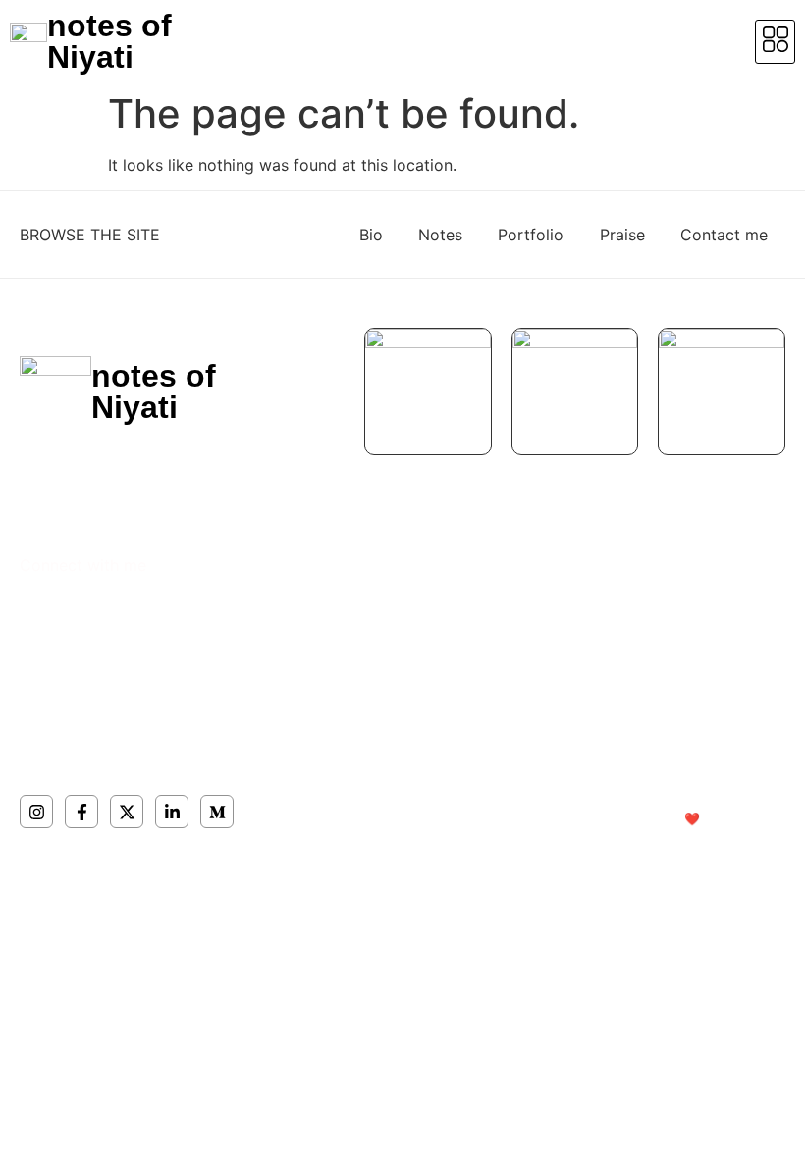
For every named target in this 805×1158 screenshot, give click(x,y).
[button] (775, 42)
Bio (371, 234)
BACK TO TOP (655, 577)
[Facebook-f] (81, 811)
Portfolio (531, 234)
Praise (622, 234)
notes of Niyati (109, 41)
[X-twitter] (126, 811)
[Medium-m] (217, 811)
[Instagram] (36, 811)
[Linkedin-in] (171, 811)
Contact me (724, 234)
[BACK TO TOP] (773, 582)
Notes (440, 234)
